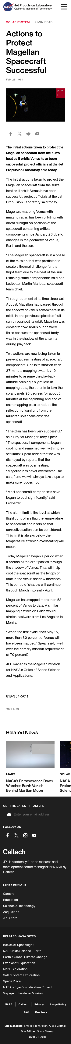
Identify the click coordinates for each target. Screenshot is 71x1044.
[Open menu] (64, 7)
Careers (8, 893)
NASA (8, 1004)
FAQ (26, 1012)
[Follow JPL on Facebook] (7, 835)
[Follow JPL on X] (16, 835)
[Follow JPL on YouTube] (34, 835)
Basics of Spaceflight (18, 945)
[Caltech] (14, 851)
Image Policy (58, 1004)
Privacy (39, 1004)
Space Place (12, 981)
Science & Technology (19, 906)
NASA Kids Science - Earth (22, 951)
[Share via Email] (37, 133)
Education (10, 899)
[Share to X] (19, 133)
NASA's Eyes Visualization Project (27, 987)
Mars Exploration (15, 969)
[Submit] (8, 814)
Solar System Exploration (21, 975)
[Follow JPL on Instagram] (25, 835)
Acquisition (11, 912)
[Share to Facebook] (10, 133)
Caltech (23, 1004)
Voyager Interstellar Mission (23, 993)
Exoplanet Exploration (19, 963)
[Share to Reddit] (28, 133)
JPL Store (10, 918)
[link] (35, 105)
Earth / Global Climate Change (25, 957)
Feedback (41, 1012)
